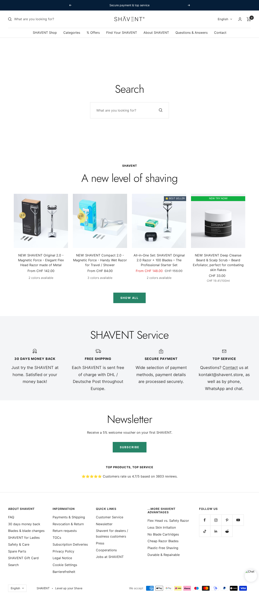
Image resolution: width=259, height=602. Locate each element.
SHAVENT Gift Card (23, 558)
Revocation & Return (68, 524)
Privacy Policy (63, 551)
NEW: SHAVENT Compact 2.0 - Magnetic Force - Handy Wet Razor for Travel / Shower (100, 260)
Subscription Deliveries (70, 544)
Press (100, 543)
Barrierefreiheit (64, 572)
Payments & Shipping (69, 517)
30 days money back (24, 524)
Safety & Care (18, 544)
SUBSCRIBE (129, 447)
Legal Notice (62, 558)
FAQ (11, 517)
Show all (129, 297)
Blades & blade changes (26, 531)
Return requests (65, 531)
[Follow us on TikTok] (204, 531)
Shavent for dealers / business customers (112, 533)
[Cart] (249, 19)
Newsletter (104, 524)
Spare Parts (17, 551)
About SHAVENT (156, 33)
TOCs (57, 538)
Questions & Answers (191, 33)
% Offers (93, 33)
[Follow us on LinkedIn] (215, 531)
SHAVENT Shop (45, 33)
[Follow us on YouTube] (238, 520)
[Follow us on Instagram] (215, 520)
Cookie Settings (65, 565)
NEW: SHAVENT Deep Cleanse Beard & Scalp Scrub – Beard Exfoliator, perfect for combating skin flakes (218, 262)
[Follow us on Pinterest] (226, 520)
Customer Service (109, 517)
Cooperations (106, 550)
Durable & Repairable (164, 555)
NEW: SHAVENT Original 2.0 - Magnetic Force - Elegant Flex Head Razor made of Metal (41, 260)
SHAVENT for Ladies (24, 538)
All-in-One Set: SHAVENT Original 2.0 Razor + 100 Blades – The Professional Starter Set (159, 260)
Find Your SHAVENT (121, 33)
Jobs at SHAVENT (110, 557)
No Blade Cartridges (163, 534)
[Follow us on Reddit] (226, 531)
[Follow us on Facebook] (204, 520)
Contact (220, 33)
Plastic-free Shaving (163, 548)
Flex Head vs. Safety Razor (168, 521)
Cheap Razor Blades (163, 541)
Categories (71, 33)
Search (13, 565)
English (223, 19)
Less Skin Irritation (162, 527)
